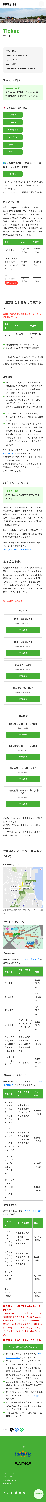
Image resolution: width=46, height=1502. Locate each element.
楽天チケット (13, 144)
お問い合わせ (7, 1483)
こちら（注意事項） (31, 959)
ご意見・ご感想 (8, 1477)
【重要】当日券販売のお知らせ (17, 55)
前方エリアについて (13, 59)
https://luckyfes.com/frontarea (17, 549)
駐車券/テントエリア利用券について (19, 68)
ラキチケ (12, 115)
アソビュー (12, 152)
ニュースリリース (8, 1473)
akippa (36, 1395)
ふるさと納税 (10, 64)
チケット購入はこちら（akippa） (23, 1347)
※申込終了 (23, 630)
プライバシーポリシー (10, 1480)
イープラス (13, 137)
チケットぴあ (13, 129)
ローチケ (12, 122)
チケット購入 (10, 51)
